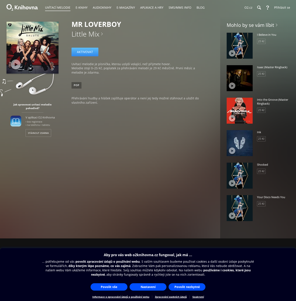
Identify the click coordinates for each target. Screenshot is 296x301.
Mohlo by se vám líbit (250, 25)
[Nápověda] (267, 7)
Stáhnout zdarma (38, 132)
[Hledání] (259, 7)
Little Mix (85, 34)
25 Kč (261, 41)
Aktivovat (85, 52)
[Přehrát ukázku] (16, 64)
